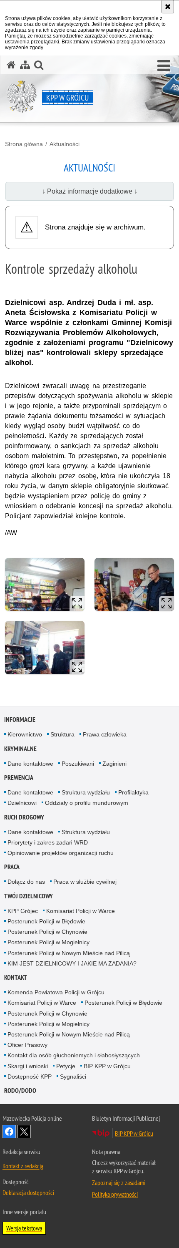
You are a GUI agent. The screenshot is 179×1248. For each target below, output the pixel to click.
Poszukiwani (78, 763)
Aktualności (65, 144)
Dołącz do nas (26, 881)
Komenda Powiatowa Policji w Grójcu (55, 992)
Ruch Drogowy (24, 817)
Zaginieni (114, 763)
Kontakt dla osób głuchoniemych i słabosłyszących (73, 1055)
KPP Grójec (22, 911)
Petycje (65, 1066)
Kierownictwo (24, 734)
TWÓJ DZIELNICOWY (28, 896)
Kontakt (15, 977)
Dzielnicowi (22, 802)
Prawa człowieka (105, 734)
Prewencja (18, 777)
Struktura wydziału (86, 792)
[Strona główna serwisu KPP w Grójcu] (11, 65)
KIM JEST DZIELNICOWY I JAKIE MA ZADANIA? (72, 963)
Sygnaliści (73, 1076)
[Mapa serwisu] (25, 65)
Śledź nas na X (24, 1131)
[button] (163, 66)
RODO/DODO (20, 1090)
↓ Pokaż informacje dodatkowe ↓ (89, 191)
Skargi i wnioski (27, 1066)
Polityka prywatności (115, 1194)
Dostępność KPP (29, 1076)
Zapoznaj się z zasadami (118, 1182)
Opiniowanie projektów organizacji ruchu (60, 853)
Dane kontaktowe (30, 763)
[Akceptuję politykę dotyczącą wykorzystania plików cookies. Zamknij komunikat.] (168, 6)
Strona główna (24, 144)
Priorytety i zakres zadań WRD (47, 842)
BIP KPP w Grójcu (107, 1066)
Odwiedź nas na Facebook (9, 1131)
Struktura (62, 734)
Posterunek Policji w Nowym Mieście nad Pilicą (68, 953)
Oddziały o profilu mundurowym (86, 802)
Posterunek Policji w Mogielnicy (48, 942)
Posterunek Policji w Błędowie (46, 921)
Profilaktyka (133, 792)
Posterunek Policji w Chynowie (47, 931)
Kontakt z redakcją (22, 1166)
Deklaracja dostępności (28, 1192)
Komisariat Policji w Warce (80, 911)
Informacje (19, 719)
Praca (12, 866)
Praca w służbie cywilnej (85, 881)
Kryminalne (20, 748)
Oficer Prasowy (27, 1044)
